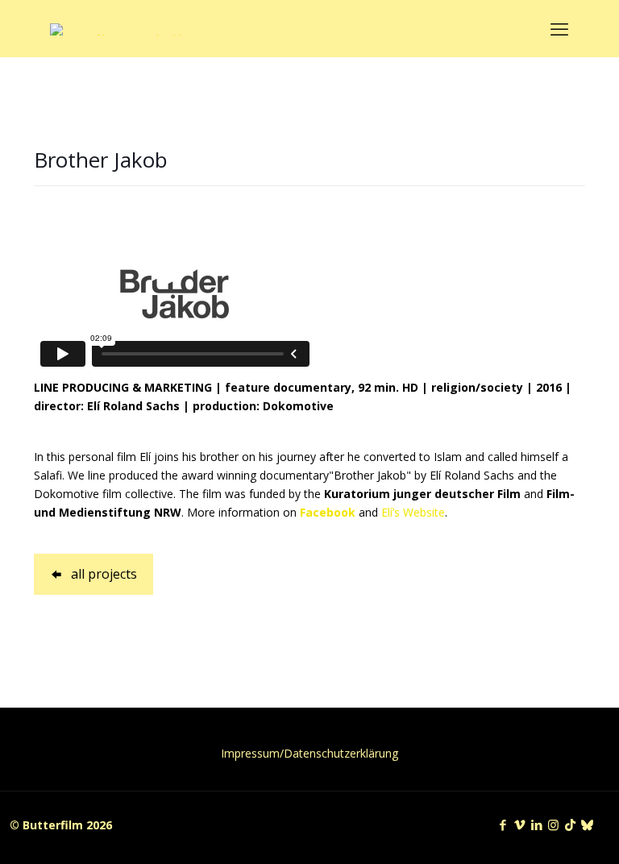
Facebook (327, 512)
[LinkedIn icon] (536, 824)
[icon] (587, 824)
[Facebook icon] (502, 824)
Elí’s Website (413, 512)
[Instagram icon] (553, 824)
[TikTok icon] (570, 824)
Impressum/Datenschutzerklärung (309, 753)
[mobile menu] (559, 28)
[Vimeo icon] (519, 824)
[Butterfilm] (123, 28)
